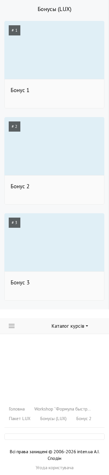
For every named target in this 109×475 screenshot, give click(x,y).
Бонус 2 (84, 418)
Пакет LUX (20, 418)
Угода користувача (55, 467)
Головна (17, 409)
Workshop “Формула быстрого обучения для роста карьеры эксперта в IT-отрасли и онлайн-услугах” (63, 409)
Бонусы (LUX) (53, 418)
